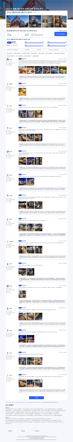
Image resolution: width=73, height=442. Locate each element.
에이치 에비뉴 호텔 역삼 (38, 415)
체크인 (8, 33)
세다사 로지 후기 (28, 412)
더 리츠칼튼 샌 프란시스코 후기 (19, 413)
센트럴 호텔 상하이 (37, 413)
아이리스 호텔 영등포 (29, 415)
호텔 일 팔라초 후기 (21, 418)
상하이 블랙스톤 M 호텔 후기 (36, 420)
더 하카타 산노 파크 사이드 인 (48, 415)
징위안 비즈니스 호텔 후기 (45, 410)
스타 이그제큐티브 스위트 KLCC (47, 413)
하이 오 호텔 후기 (56, 412)
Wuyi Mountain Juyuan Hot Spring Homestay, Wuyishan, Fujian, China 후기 (38, 418)
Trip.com (7, 402)
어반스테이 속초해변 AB (29, 413)
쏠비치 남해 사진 (8, 423)
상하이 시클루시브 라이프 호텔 (55, 420)
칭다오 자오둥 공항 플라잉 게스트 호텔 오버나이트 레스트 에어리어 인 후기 (18, 420)
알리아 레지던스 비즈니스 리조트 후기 (37, 412)
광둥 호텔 (18, 402)
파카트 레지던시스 (56, 413)
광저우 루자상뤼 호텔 (45, 420)
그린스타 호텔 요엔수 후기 (17, 410)
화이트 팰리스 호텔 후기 (36, 410)
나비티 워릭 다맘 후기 (48, 412)
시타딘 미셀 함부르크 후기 (27, 410)
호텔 (10, 402)
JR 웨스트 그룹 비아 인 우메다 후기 (11, 418)
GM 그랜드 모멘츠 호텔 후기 (10, 412)
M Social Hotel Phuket (21, 415)
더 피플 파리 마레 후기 (9, 413)
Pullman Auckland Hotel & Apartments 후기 (58, 410)
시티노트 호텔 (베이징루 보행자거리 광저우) (33, 402)
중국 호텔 (13, 402)
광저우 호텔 (23, 402)
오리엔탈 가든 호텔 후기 (20, 412)
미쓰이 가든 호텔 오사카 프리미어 (11, 415)
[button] (66, 2)
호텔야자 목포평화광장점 (58, 415)
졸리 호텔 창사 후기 (9, 410)
